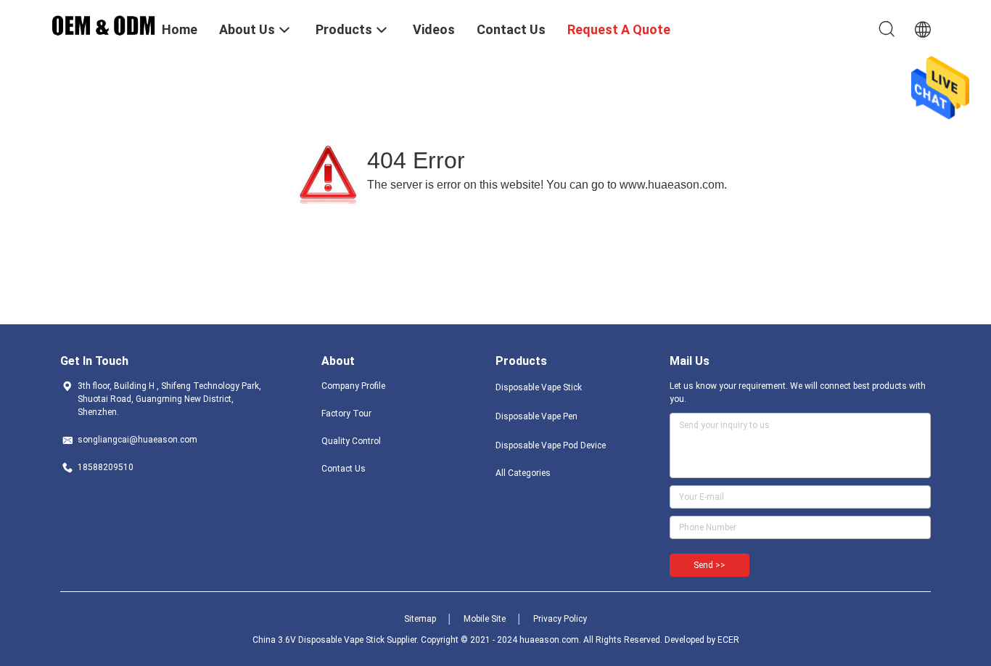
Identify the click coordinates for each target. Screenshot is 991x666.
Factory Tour (346, 413)
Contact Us (343, 469)
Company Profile (353, 386)
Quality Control (351, 441)
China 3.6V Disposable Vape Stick (318, 640)
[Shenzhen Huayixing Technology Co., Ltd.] (103, 24)
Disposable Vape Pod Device (550, 445)
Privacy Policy (560, 619)
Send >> (709, 565)
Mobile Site (485, 619)
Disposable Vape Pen (536, 416)
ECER (728, 640)
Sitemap (420, 619)
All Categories (523, 473)
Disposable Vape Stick (538, 387)
